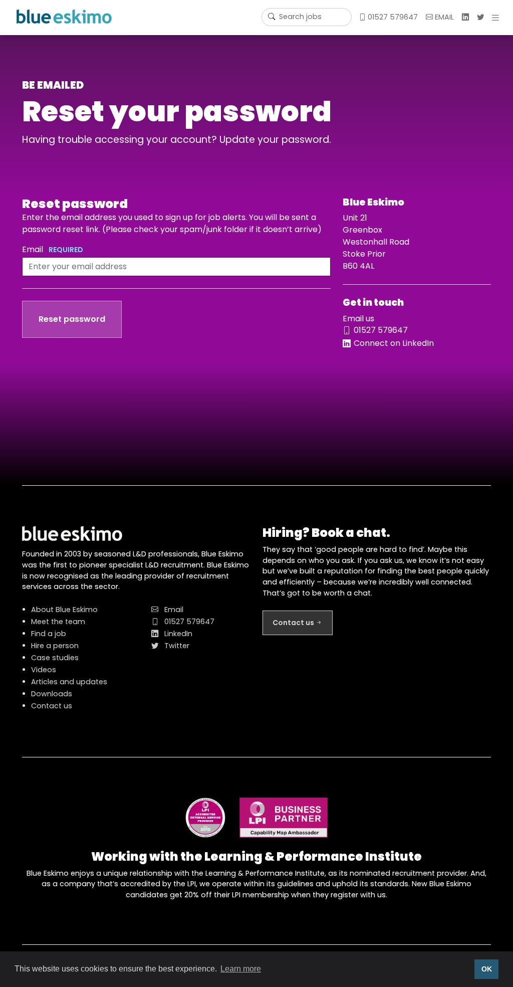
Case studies (55, 658)
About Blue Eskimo (64, 610)
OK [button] (486, 969)
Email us (358, 318)
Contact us (51, 706)
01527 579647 (392, 17)
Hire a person (55, 646)
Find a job (48, 634)
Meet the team (58, 622)
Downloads (51, 694)
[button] (497, 18)
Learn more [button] (240, 968)
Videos (43, 670)
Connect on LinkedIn (394, 343)
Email (52, 249)
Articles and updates (69, 682)
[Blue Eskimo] (64, 16)
